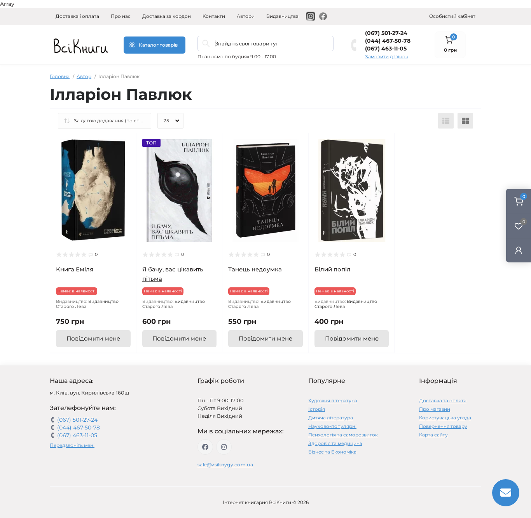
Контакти (214, 16)
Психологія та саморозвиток (343, 435)
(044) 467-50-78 (387, 40)
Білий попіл (332, 269)
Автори (246, 16)
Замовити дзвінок (386, 56)
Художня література (332, 400)
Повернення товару (443, 426)
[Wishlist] (125, 159)
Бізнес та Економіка (332, 452)
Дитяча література (330, 418)
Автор (84, 76)
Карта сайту (433, 435)
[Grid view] (465, 121)
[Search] (206, 43)
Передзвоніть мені (72, 445)
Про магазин (434, 409)
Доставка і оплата (77, 16)
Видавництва (282, 16)
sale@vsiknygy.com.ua (225, 465)
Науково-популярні (332, 426)
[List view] (446, 121)
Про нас (121, 16)
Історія (316, 409)
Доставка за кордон (166, 16)
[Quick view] (125, 145)
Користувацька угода (445, 418)
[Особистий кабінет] (518, 250)
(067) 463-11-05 (386, 48)
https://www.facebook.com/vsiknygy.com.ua (205, 447)
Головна (60, 76)
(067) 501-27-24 (386, 33)
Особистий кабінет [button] (452, 16)
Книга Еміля (74, 269)
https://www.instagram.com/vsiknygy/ (224, 447)
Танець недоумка (255, 269)
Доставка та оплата (442, 400)
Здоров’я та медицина (335, 443)
